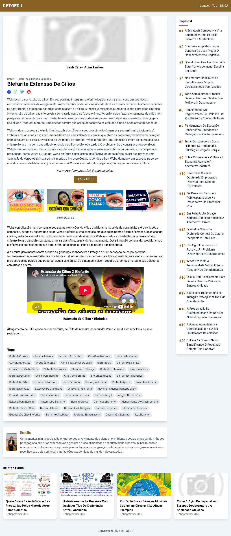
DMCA (224, 5)
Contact (205, 5)
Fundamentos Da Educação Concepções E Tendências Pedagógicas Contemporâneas (204, 130)
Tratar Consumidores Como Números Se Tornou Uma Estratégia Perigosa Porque (202, 146)
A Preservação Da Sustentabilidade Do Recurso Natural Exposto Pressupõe (205, 313)
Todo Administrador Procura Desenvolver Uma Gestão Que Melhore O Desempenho (204, 98)
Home (10, 78)
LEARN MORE (85, 179)
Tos (214, 5)
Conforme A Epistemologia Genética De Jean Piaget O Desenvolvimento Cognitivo (202, 51)
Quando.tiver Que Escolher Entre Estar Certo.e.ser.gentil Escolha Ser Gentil (205, 67)
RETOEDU (12, 5)
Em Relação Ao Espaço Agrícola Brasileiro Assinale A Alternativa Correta (205, 218)
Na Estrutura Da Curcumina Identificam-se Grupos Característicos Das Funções (203, 82)
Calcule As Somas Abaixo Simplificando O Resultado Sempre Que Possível (203, 345)
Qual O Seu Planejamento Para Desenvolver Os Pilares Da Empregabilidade (206, 281)
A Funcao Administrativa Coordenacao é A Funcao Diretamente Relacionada (202, 329)
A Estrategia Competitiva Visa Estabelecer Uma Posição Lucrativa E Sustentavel (203, 35)
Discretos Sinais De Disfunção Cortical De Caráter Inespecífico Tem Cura (205, 234)
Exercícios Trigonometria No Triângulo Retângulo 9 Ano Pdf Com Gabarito (206, 297)
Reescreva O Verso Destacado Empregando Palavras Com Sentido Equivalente (202, 179)
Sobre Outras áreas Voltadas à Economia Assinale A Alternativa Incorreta (204, 162)
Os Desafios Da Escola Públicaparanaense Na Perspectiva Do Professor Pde (203, 200)
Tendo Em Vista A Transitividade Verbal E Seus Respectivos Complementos (205, 265)
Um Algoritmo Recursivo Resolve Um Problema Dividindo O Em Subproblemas (206, 250)
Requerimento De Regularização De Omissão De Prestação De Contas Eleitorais (204, 114)
